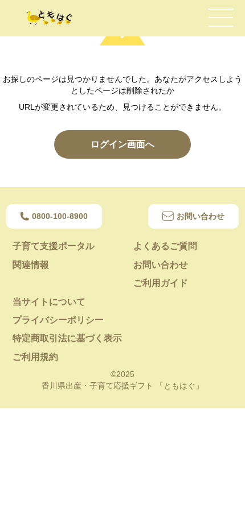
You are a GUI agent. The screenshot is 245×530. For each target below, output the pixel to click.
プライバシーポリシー (58, 320)
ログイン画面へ (122, 144)
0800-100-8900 (60, 216)
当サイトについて (49, 302)
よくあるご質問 (165, 246)
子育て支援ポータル (54, 246)
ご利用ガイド (160, 283)
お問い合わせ (200, 216)
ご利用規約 (35, 357)
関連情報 (31, 265)
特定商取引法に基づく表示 (67, 338)
